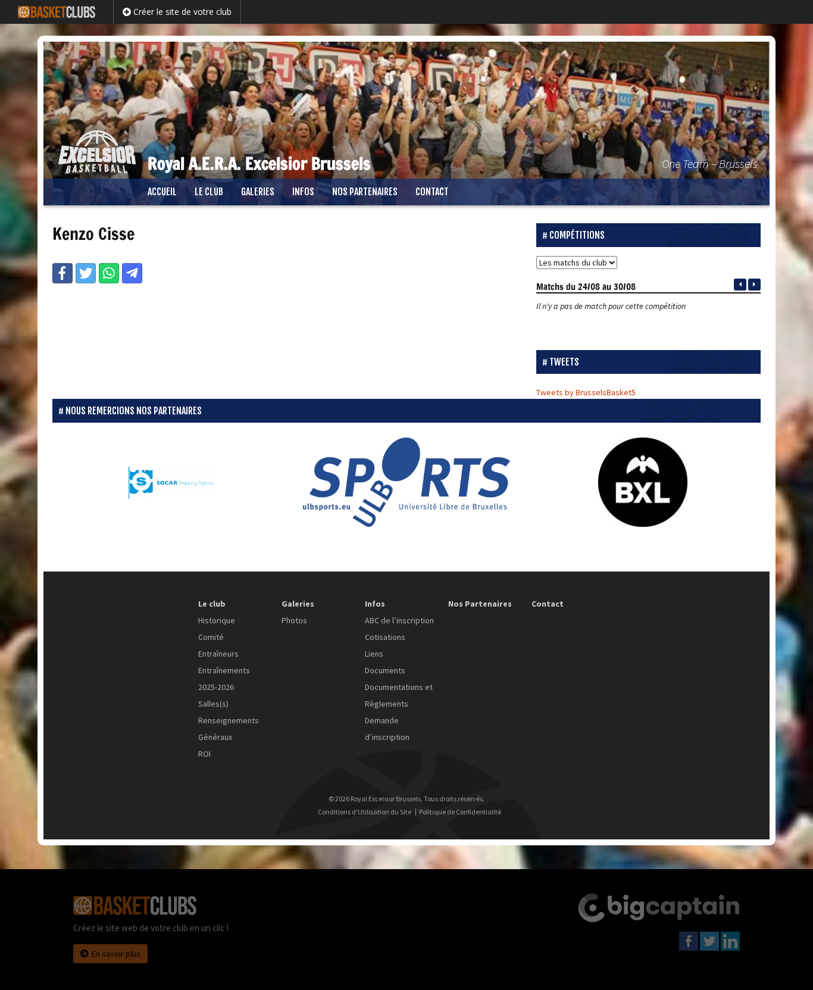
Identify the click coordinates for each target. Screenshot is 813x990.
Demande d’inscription (387, 728)
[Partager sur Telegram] (132, 273)
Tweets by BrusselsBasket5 (586, 392)
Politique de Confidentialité (460, 812)
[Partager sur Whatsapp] (109, 273)
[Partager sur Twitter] (86, 273)
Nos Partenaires (365, 192)
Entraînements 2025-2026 (224, 678)
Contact (432, 192)
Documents (385, 670)
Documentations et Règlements (399, 695)
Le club (209, 192)
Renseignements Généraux (228, 728)
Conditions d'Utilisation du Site (364, 812)
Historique (216, 620)
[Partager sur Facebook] (62, 273)
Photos (294, 620)
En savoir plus (116, 953)
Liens (374, 653)
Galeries (257, 192)
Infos (303, 192)
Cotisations (385, 637)
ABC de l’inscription (399, 620)
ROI (204, 753)
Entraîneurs (218, 653)
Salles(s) (213, 703)
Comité (211, 637)
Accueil (162, 192)
